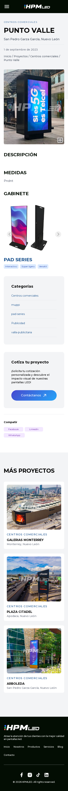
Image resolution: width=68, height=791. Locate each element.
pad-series (18, 314)
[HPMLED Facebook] (21, 775)
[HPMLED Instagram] (29, 775)
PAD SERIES (18, 259)
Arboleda (16, 683)
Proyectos (21, 56)
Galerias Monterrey (25, 540)
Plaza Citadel (19, 612)
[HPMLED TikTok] (38, 775)
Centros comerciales (44, 56)
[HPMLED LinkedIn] (46, 775)
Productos (34, 746)
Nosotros (19, 746)
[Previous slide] (10, 107)
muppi (15, 305)
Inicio (7, 56)
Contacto (9, 755)
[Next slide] (58, 107)
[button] (34, 395)
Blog (60, 746)
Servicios (49, 746)
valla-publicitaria (21, 332)
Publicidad (18, 323)
